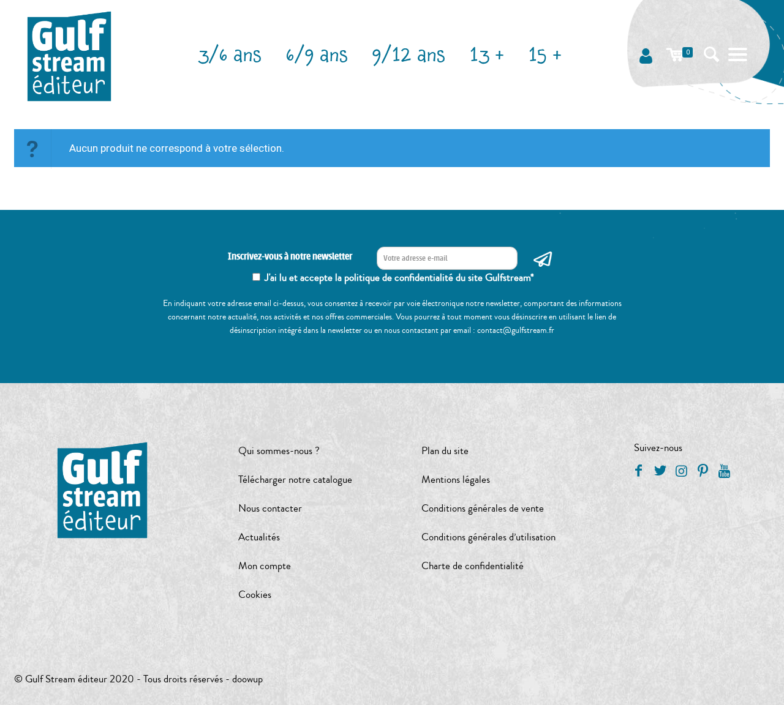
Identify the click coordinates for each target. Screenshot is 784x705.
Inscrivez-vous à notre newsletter (290, 257)
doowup (247, 679)
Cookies (254, 594)
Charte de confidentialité (472, 565)
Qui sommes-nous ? (279, 450)
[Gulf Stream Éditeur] (69, 55)
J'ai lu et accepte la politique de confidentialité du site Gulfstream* (399, 277)
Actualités (259, 537)
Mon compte (264, 565)
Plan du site (445, 450)
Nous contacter (270, 508)
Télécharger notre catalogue (295, 479)
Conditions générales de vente (482, 508)
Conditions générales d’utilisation (488, 537)
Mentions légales (455, 479)
